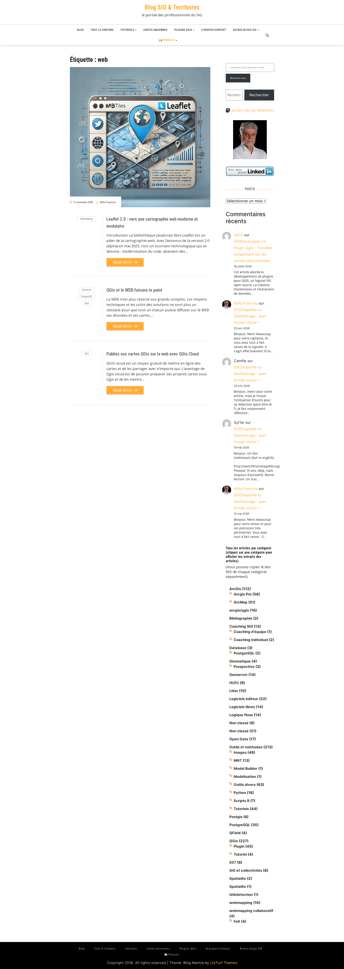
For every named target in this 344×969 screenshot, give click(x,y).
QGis (86, 303)
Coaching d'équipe (250, 632)
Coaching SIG (241, 626)
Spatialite (237, 878)
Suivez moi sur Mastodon (252, 110)
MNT (238, 760)
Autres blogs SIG (245, 29)
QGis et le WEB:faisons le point (134, 290)
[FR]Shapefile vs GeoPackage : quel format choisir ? (250, 316)
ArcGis (235, 589)
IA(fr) (234, 683)
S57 (232, 862)
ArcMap (240, 602)
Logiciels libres (242, 707)
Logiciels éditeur (243, 699)
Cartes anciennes (155, 29)
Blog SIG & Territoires (172, 7)
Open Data (238, 739)
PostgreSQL (86, 296)
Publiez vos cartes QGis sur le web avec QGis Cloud (152, 354)
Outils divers (245, 784)
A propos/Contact (213, 29)
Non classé (239, 723)
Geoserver (86, 289)
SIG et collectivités (245, 870)
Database (237, 648)
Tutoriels (127, 29)
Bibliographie (240, 618)
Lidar (233, 691)
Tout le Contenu (102, 29)
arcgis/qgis (239, 610)
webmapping (86, 218)
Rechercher (259, 95)
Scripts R (241, 801)
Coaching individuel (251, 640)
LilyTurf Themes (223, 963)
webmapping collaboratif (251, 911)
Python (240, 793)
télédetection (241, 894)
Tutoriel (240, 854)
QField (235, 833)
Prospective (244, 666)
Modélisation (245, 776)
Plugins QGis (183, 29)
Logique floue (241, 715)
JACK (238, 235)
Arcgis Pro (243, 594)
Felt (237, 921)
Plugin (239, 846)
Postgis (235, 817)
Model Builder (245, 768)
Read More (122, 262)
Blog (80, 29)
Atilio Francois (108, 202)
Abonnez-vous (238, 78)
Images (240, 752)
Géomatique (240, 661)
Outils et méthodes (245, 747)
